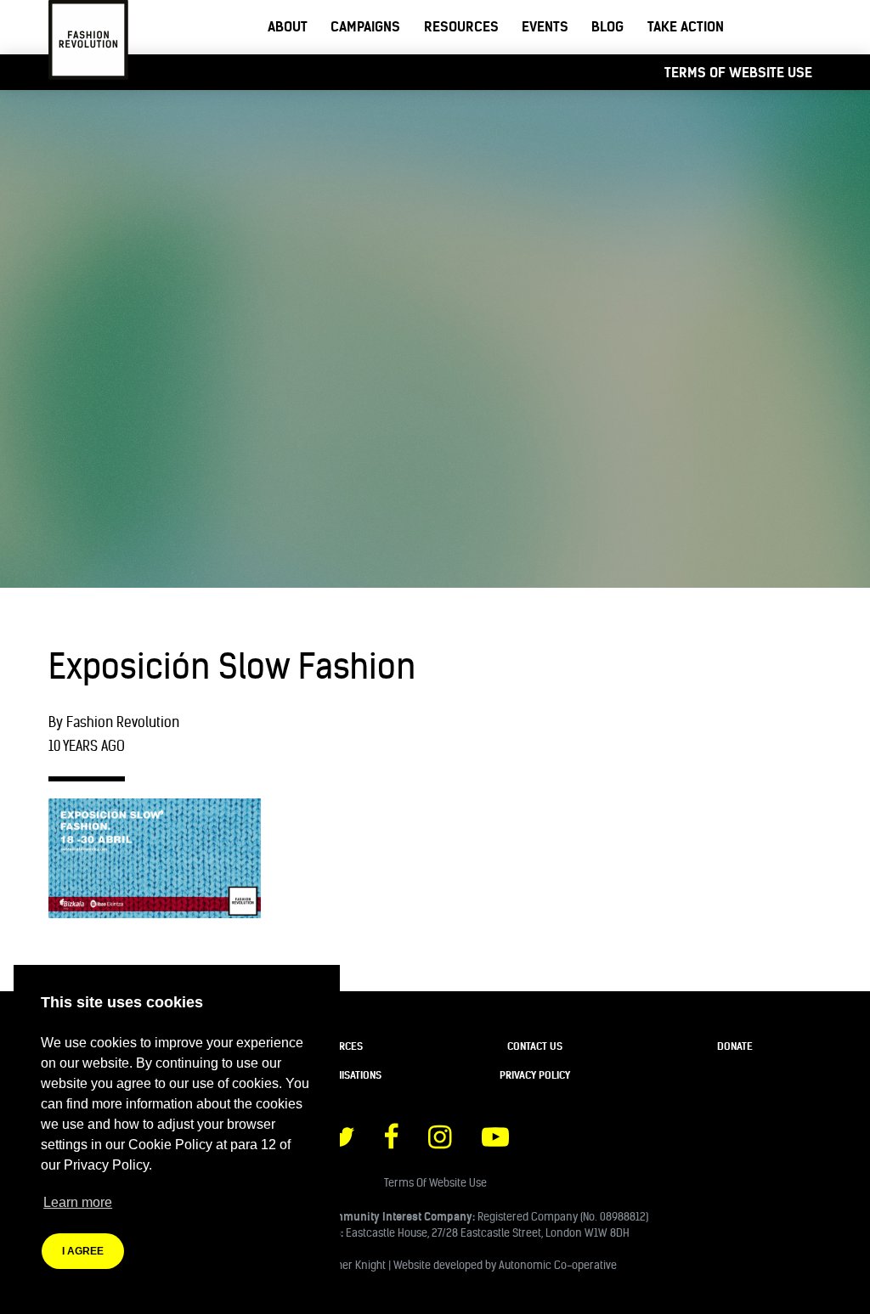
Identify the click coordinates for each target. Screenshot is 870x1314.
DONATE (735, 1046)
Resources (461, 26)
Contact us (534, 1046)
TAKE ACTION (685, 26)
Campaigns (365, 26)
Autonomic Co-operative (558, 1265)
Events (545, 26)
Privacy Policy (535, 1075)
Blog (607, 26)
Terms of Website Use (738, 72)
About (288, 26)
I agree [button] (83, 1251)
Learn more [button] (77, 1202)
